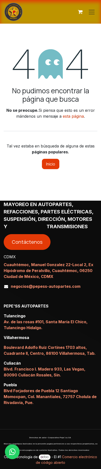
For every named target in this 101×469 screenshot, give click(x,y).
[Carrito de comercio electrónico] (80, 12)
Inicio (50, 164)
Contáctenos (27, 242)
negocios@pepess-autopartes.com (45, 286)
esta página (73, 116)
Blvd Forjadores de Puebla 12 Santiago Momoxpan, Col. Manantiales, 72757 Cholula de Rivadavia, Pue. (50, 396)
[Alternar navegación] (91, 12)
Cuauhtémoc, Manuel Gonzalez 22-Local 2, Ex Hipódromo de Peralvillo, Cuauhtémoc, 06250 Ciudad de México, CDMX (48, 270)
